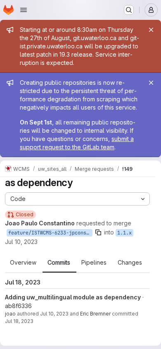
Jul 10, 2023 (21, 241)
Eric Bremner (95, 314)
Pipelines (94, 262)
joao (10, 314)
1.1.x (124, 232)
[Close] (151, 30)
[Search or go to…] (129, 10)
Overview (23, 262)
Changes (130, 262)
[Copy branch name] (98, 232)
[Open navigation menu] (23, 10)
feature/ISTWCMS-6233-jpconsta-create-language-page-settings (50, 232)
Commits (58, 262)
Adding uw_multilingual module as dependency (73, 297)
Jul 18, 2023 (19, 321)
